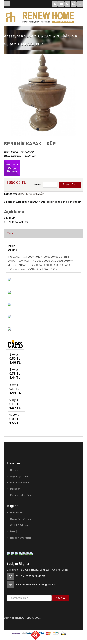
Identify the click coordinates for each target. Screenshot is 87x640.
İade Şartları (17, 531)
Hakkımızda (16, 512)
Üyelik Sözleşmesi (20, 519)
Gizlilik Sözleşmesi (20, 525)
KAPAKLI (33, 193)
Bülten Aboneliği (19, 482)
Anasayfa (12, 36)
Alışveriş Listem (19, 476)
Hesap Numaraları (20, 537)
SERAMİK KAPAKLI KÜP (23, 44)
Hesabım (15, 470)
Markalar (15, 488)
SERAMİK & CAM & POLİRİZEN (49, 36)
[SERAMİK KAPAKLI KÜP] (43, 92)
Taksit (11, 233)
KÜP (41, 193)
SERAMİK (22, 193)
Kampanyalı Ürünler (21, 495)
